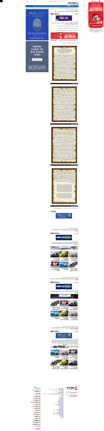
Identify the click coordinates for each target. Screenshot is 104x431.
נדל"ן (66, 6)
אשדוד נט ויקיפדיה (60, 406)
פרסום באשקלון (61, 398)
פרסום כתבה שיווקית (60, 407)
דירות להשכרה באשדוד (60, 396)
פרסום (62, 413)
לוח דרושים (41, 6)
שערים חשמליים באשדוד (60, 404)
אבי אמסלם (72, 285)
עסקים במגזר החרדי (57, 388)
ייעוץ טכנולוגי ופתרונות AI (60, 400)
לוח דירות (46, 6)
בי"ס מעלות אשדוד (74, 236)
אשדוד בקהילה (63, 7)
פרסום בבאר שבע (61, 398)
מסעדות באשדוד (61, 395)
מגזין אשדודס (55, 389)
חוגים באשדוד (61, 402)
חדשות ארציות (54, 385)
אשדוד (75, 285)
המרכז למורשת (69, 285)
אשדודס (76, 223)
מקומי (62, 385)
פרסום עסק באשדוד (60, 397)
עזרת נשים (59, 389)
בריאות (71, 7)
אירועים (51, 6)
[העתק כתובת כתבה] (57, 14)
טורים (62, 6)
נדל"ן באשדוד (61, 390)
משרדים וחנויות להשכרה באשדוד (58, 399)
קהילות (69, 6)
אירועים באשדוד (61, 401)
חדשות (73, 6)
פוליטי (60, 385)
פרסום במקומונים (61, 393)
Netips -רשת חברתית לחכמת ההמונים (58, 405)
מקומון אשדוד (61, 394)
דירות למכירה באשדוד (60, 396)
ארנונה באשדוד (61, 403)
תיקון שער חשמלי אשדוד (60, 408)
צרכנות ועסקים (57, 6)
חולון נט (62, 412)
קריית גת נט (61, 411)
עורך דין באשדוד (61, 411)
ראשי (77, 6)
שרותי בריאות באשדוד (60, 400)
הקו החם (51, 389)
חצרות (74, 7)
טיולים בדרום (61, 410)
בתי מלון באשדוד (61, 392)
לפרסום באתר (50, 1)
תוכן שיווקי (62, 388)
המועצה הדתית (72, 334)
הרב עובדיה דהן (68, 334)
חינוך (76, 7)
